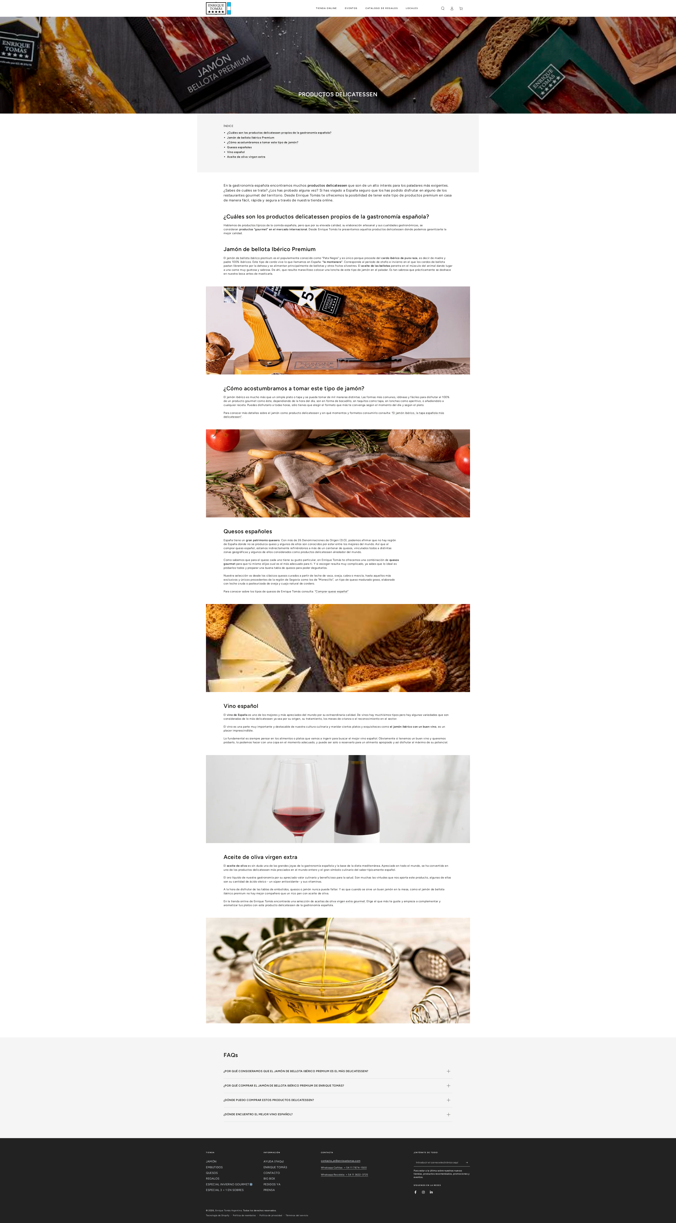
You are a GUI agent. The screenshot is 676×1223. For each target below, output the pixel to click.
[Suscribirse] (468, 1162)
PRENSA (269, 1190)
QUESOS (212, 1173)
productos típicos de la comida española (269, 225)
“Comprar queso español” (332, 591)
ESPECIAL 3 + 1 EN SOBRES (225, 1190)
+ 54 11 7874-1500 (355, 1167)
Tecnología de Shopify (217, 1215)
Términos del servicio (297, 1215)
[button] (442, 8)
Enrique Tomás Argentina (228, 1210)
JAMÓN (211, 1161)
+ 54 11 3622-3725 (357, 1174)
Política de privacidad (270, 1215)
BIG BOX (269, 1178)
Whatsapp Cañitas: (332, 1167)
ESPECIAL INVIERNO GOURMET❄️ (229, 1184)
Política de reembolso (244, 1215)
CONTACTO (272, 1173)
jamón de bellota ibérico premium (250, 258)
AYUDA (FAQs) (274, 1161)
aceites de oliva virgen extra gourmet (340, 901)
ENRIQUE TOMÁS (275, 1167)
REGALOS (212, 1178)
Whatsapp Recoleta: (333, 1174)
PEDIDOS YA (272, 1184)
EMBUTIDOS (214, 1167)
